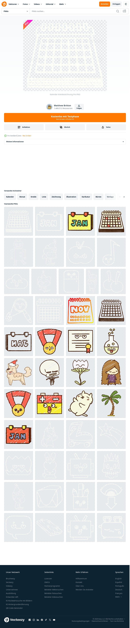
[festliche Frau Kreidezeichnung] (92, 281)
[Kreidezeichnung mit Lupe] (18, 310)
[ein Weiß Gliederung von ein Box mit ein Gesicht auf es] (80, 496)
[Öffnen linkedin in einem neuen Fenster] (38, 620)
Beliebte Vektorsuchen (53, 589)
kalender (10, 197)
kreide (33, 197)
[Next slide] (120, 197)
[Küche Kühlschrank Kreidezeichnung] (71, 281)
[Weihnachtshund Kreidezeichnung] (44, 281)
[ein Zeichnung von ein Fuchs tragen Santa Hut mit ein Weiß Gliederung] (49, 434)
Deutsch (117, 589)
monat (22, 197)
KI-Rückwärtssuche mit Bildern (19, 600)
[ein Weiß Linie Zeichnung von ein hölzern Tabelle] (49, 527)
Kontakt (78, 582)
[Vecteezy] (4, 4)
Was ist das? (26, 136)
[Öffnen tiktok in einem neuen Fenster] (46, 620)
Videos (37, 4)
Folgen (78, 108)
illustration (71, 197)
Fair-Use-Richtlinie (115, 621)
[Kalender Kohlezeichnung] (111, 310)
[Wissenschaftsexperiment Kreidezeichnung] (111, 341)
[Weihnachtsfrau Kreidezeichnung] (49, 252)
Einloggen (114, 4)
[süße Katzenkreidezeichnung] (80, 403)
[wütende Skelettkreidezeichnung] (49, 372)
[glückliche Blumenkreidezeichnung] (80, 372)
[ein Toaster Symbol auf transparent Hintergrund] (111, 527)
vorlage (110, 197)
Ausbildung (11, 593)
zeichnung (56, 197)
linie (44, 197)
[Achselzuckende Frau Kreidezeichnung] (111, 372)
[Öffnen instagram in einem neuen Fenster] (34, 620)
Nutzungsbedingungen (79, 621)
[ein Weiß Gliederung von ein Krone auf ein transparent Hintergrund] (18, 465)
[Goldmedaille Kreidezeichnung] (49, 341)
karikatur (86, 197)
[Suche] (115, 11)
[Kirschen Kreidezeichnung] (113, 281)
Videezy (9, 586)
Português (118, 586)
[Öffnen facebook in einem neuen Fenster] (30, 620)
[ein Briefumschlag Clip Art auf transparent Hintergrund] (49, 496)
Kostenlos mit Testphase (64, 117)
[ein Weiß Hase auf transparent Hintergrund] (49, 465)
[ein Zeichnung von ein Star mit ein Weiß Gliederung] (111, 434)
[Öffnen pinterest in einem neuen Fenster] (42, 620)
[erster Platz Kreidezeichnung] (18, 403)
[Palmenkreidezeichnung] (111, 403)
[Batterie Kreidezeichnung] (49, 403)
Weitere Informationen (15, 142)
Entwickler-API (12, 597)
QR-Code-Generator (14, 608)
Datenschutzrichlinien (98, 621)
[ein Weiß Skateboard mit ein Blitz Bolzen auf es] (80, 434)
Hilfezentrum (81, 578)
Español (117, 582)
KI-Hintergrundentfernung (17, 604)
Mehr (61, 4)
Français (117, 593)
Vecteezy (9, 582)
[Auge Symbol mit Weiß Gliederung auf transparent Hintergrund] (111, 496)
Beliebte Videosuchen (53, 597)
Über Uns (79, 586)
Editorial (49, 4)
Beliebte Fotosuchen (52, 593)
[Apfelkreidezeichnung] (80, 252)
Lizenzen (48, 578)
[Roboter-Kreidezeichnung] (18, 252)
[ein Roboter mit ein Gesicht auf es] (80, 465)
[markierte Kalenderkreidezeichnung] (49, 310)
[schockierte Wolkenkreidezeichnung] (16, 281)
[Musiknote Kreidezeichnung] (111, 252)
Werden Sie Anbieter (84, 589)
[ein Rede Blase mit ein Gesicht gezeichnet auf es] (18, 527)
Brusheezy (10, 578)
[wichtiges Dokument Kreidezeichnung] (80, 341)
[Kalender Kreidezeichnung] (18, 221)
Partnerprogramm (52, 586)
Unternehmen (12, 589)
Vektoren (13, 4)
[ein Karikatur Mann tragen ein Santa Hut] (18, 496)
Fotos (25, 4)
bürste (98, 197)
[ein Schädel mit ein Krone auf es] (111, 465)
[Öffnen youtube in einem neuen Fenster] (54, 620)
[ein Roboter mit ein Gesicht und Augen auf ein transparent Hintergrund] (80, 527)
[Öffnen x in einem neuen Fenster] (50, 620)
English (117, 578)
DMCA (46, 582)
